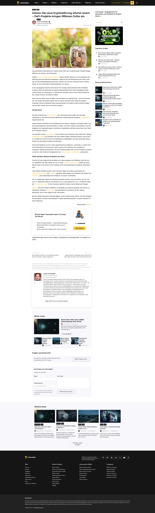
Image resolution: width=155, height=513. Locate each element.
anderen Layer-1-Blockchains (70, 152)
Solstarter (53, 173)
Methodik (27, 473)
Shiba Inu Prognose (112, 467)
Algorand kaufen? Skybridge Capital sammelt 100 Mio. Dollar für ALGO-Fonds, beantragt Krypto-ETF (78, 256)
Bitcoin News (37, 424)
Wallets (54, 2)
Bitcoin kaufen (55, 467)
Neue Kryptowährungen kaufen (87, 469)
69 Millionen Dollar (38, 136)
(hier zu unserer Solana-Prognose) (48, 77)
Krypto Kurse (55, 481)
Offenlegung (86, 25)
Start (33, 7)
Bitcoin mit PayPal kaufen (58, 469)
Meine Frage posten (81, 359)
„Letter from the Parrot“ (71, 162)
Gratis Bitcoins (83, 475)
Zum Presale (79, 228)
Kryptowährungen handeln (59, 471)
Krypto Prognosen (56, 479)
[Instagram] (107, 457)
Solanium (35, 173)
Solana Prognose (111, 469)
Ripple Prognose (111, 471)
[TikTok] (128, 457)
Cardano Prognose (111, 473)
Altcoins (37, 7)
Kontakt (27, 469)
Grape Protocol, (52, 115)
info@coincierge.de (39, 507)
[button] (136, 4)
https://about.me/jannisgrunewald (50, 277)
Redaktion (27, 471)
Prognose (64, 2)
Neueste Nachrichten (103, 82)
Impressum (28, 475)
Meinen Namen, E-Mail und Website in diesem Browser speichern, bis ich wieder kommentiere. (43, 392)
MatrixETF (35, 176)
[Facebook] (103, 457)
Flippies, (35, 188)
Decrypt (88, 204)
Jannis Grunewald (42, 21)
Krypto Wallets (55, 483)
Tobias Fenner (47, 345)
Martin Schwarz (66, 324)
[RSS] (111, 457)
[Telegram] (115, 457)
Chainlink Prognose (112, 477)
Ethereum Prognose (112, 475)
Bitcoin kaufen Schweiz (85, 471)
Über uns (27, 467)
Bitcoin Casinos (83, 479)
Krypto (45, 2)
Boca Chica (42, 173)
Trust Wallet (82, 477)
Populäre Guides (101, 48)
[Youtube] (124, 457)
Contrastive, (51, 190)
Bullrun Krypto (55, 473)
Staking (54, 485)
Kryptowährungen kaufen (58, 475)
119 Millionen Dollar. (41, 184)
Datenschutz (28, 479)
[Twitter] (34, 283)
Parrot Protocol (50, 134)
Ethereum (58, 423)
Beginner (88, 2)
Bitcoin (79, 424)
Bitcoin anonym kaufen (85, 467)
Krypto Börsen (76, 2)
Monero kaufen (83, 473)
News (36, 2)
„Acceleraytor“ (85, 117)
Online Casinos (100, 2)
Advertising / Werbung (30, 483)
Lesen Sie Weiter (66, 334)
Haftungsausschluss (30, 477)
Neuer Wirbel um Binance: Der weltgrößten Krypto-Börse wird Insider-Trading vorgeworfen (45, 256)
